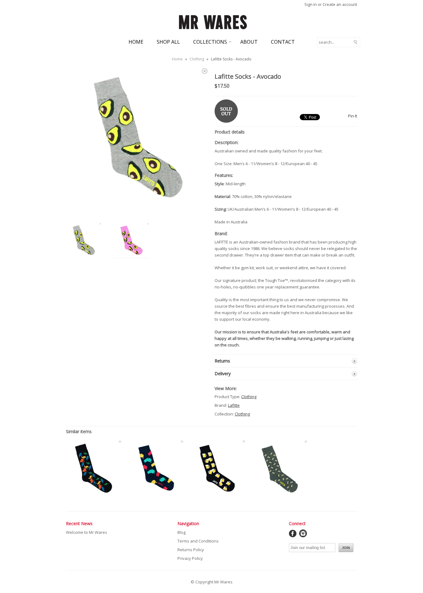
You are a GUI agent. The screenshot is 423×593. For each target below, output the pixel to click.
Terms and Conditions (198, 541)
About (249, 41)
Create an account (340, 4)
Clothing (197, 59)
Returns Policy (190, 549)
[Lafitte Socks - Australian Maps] (156, 494)
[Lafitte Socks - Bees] (279, 494)
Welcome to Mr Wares (86, 532)
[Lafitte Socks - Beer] (218, 494)
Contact (283, 41)
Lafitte (234, 405)
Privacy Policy (190, 558)
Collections (210, 41)
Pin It (352, 116)
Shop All (168, 41)
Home (136, 41)
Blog (181, 532)
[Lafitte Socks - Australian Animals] (94, 494)
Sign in (310, 4)
